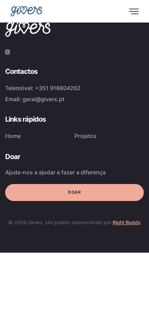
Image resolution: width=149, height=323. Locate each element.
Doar (74, 192)
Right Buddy (127, 222)
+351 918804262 (57, 88)
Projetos (85, 135)
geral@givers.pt (43, 99)
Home (13, 135)
